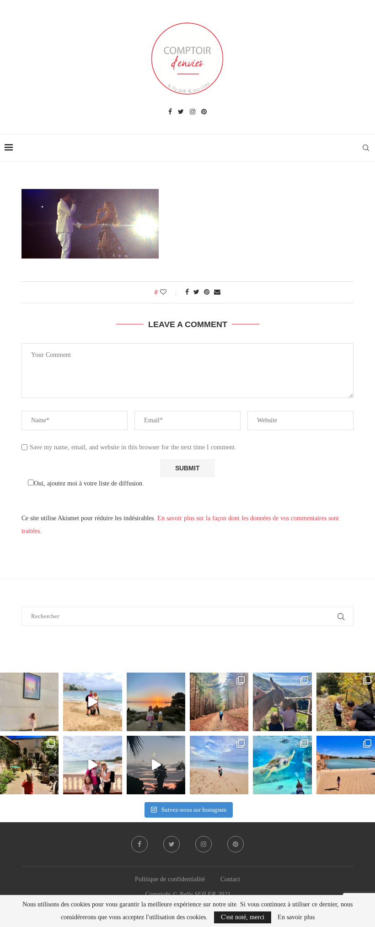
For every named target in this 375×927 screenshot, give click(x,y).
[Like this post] (169, 292)
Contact (230, 879)
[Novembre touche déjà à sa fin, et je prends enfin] (92, 702)
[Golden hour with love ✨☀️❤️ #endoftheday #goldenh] (156, 702)
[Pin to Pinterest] (206, 292)
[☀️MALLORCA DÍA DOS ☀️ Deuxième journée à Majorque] (282, 765)
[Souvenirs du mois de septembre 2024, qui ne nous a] (156, 765)
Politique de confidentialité (170, 879)
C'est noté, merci (242, 917)
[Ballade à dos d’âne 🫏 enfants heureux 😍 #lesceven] (282, 702)
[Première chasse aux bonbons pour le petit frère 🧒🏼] (29, 765)
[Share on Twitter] (196, 292)
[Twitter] (181, 112)
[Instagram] (192, 112)
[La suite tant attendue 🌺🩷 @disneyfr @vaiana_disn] (29, 702)
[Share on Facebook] (187, 292)
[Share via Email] (217, 292)
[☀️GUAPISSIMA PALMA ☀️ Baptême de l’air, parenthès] (345, 765)
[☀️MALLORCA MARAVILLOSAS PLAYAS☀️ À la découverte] (219, 765)
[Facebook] (170, 112)
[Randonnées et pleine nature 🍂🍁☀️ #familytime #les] (219, 702)
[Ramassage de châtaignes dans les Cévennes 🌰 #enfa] (345, 702)
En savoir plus (296, 917)
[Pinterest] (204, 112)
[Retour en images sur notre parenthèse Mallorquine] (92, 765)
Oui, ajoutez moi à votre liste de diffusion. (89, 483)
